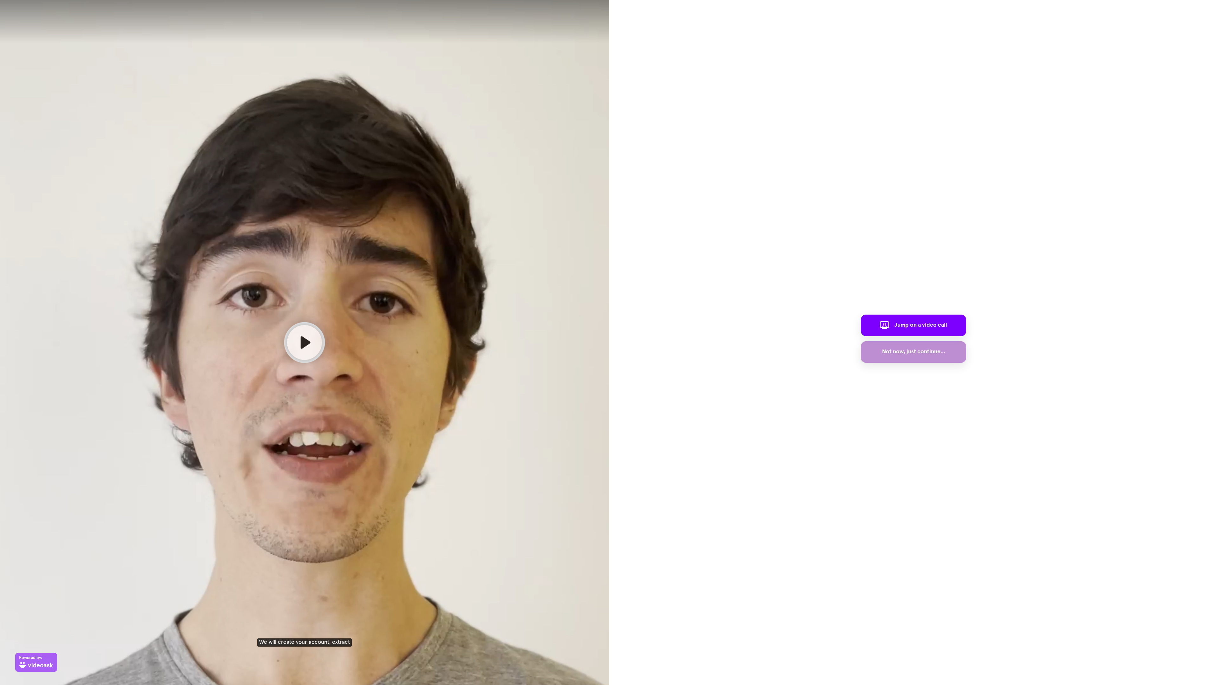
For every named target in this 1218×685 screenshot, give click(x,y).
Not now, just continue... (913, 352)
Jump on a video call (920, 325)
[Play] (304, 342)
